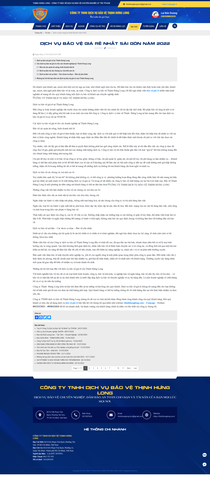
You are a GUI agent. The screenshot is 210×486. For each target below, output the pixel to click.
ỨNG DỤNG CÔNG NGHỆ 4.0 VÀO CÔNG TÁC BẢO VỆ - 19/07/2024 (61, 344)
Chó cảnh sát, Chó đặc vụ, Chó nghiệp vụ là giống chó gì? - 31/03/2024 (63, 347)
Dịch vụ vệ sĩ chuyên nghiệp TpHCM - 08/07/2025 (55, 332)
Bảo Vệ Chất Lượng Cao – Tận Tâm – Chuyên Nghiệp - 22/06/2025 (62, 335)
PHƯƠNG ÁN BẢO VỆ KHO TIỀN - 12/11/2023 (53, 354)
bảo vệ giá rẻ (72, 303)
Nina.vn (134, 471)
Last (135, 368)
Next (129, 368)
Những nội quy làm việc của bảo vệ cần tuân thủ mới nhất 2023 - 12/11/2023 (66, 357)
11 (123, 368)
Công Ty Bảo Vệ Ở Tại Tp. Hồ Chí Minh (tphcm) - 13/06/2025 (59, 341)
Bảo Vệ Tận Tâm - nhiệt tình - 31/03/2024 (52, 350)
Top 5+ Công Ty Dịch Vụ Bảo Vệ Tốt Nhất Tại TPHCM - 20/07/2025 (62, 328)
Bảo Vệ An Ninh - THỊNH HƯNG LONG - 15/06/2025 (56, 338)
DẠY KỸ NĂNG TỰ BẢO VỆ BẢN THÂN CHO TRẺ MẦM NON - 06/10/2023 (63, 360)
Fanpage (150, 303)
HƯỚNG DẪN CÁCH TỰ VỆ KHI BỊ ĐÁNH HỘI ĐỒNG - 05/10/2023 (60, 363)
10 (118, 368)
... (113, 368)
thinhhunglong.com (134, 303)
